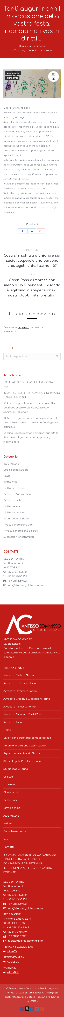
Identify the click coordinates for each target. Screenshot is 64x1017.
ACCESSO (13, 962)
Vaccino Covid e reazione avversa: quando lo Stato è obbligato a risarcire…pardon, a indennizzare (31, 437)
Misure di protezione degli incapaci (24, 745)
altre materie (37, 46)
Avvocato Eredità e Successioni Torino (26, 699)
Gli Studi (8, 777)
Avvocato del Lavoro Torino (20, 683)
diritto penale (11, 506)
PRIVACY (12, 951)
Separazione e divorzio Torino (21, 753)
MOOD (34, 1001)
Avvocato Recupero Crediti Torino (23, 714)
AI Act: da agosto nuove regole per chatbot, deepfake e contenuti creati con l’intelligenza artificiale (30, 422)
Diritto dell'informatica (17, 494)
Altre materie (11, 816)
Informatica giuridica (16, 518)
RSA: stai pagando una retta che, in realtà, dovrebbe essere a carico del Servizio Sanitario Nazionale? (29, 407)
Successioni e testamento (19, 537)
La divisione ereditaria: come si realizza (27, 738)
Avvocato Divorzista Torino (20, 691)
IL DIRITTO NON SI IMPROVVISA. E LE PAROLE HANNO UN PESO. (31, 395)
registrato (23, 327)
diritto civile (12, 78)
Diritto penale (11, 808)
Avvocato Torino (13, 722)
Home (22, 46)
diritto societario (13, 512)
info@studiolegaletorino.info (25, 585)
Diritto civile (10, 800)
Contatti (8, 847)
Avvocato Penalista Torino (19, 706)
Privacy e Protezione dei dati (20, 531)
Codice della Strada (15, 470)
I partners (9, 784)
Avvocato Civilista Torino (18, 675)
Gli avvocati (10, 792)
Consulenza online (14, 831)
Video (6, 839)
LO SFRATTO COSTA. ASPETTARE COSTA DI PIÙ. (29, 384)
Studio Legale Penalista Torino (22, 761)
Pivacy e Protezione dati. (18, 524)
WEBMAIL (13, 972)
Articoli (7, 823)
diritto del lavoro (13, 488)
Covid (6, 476)
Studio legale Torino (15, 769)
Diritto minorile (12, 500)
